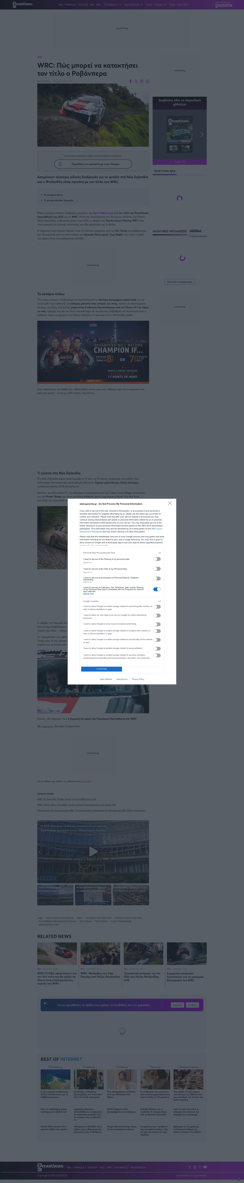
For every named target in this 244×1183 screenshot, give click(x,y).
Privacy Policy (138, 679)
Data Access (122, 679)
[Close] (171, 504)
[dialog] (122, 592)
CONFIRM (101, 669)
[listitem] (122, 552)
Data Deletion (106, 679)
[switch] (157, 559)
